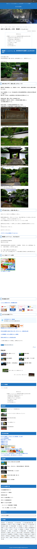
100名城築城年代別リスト (6, 489)
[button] (35, 387)
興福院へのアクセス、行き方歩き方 (14, 40)
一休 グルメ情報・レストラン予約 (9, 507)
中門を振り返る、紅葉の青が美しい (14, 39)
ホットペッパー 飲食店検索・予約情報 (9, 505)
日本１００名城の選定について (7, 497)
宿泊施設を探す (11, 44)
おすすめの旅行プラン (12, 45)
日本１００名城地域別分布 (6, 500)
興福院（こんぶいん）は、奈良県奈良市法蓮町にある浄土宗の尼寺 (18, 36)
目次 (17, 391)
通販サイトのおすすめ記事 (6, 502)
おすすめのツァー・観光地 (6, 492)
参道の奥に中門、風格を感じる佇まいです (15, 37)
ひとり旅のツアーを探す (12, 42)
